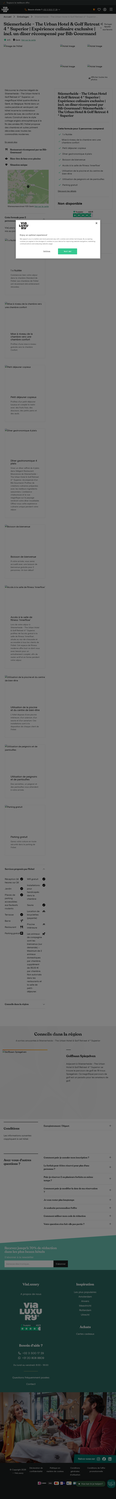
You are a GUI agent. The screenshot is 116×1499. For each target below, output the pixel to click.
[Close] (96, 223)
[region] (58, 239)
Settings (46, 251)
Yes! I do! (67, 251)
